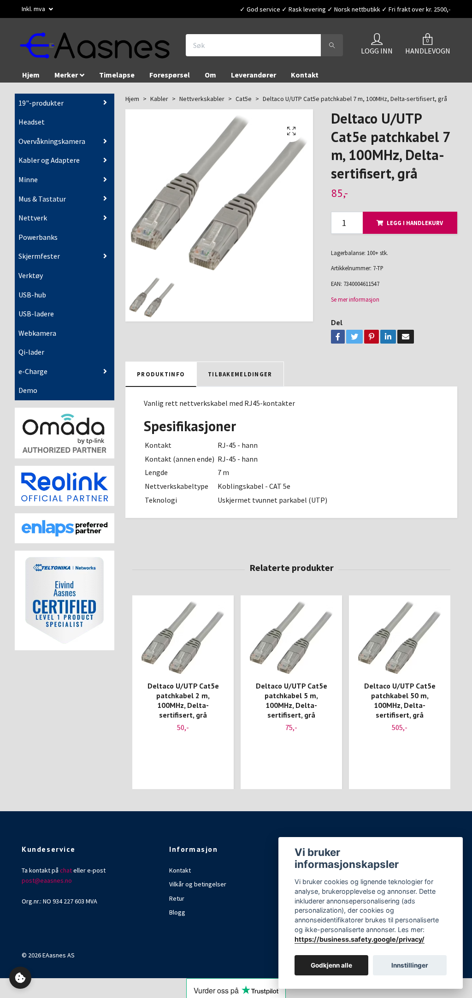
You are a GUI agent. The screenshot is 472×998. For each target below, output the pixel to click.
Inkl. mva (34, 9)
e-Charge (32, 371)
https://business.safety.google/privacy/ (360, 939)
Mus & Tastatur (42, 199)
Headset (31, 122)
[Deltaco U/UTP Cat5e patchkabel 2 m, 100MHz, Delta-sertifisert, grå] (183, 637)
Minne (28, 179)
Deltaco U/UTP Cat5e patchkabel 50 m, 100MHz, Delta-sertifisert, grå (400, 700)
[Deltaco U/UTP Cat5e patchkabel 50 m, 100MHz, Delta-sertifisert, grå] (399, 637)
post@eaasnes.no (47, 881)
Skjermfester (39, 256)
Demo (27, 390)
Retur (176, 899)
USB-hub (32, 295)
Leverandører (253, 75)
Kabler (159, 99)
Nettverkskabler (201, 99)
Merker (66, 75)
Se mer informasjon (355, 299)
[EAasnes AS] (96, 45)
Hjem (31, 75)
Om (210, 75)
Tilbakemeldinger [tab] (240, 374)
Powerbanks (38, 237)
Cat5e (244, 99)
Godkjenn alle (331, 965)
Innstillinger (409, 965)
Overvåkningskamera (51, 141)
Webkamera (37, 333)
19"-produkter (41, 103)
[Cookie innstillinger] (20, 978)
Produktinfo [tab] (161, 374)
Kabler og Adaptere (49, 160)
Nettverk (32, 218)
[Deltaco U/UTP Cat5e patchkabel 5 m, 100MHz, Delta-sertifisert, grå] (291, 637)
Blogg (177, 913)
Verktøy (30, 275)
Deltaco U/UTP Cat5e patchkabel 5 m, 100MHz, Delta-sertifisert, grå (291, 700)
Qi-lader (31, 352)
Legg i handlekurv (415, 223)
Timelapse (117, 75)
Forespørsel (169, 75)
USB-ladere (36, 314)
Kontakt (305, 75)
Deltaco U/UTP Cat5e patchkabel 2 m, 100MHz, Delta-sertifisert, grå (183, 700)
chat (66, 871)
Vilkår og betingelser (197, 884)
